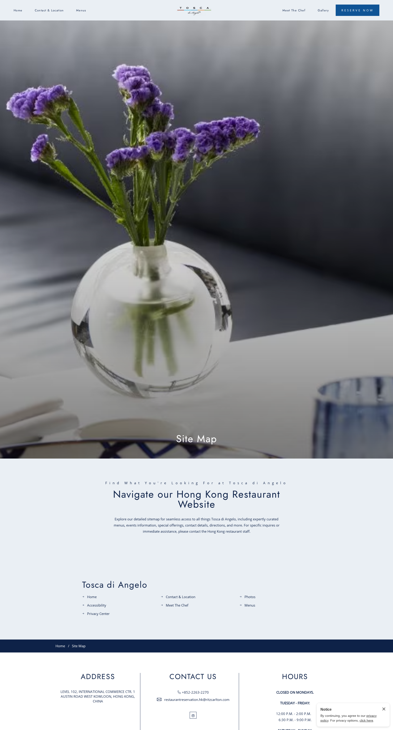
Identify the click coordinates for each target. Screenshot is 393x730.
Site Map (196, 439)
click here (366, 720)
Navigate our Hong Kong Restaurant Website (196, 499)
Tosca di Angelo (114, 585)
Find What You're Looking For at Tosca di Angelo (196, 483)
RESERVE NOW (357, 10)
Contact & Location (49, 10)
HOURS (295, 676)
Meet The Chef (293, 10)
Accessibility (96, 605)
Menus (81, 10)
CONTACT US (193, 676)
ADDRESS (98, 676)
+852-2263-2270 (195, 692)
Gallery (323, 10)
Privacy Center (98, 613)
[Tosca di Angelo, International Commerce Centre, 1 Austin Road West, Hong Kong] (194, 10)
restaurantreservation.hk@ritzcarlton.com (196, 699)
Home (18, 10)
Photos (249, 597)
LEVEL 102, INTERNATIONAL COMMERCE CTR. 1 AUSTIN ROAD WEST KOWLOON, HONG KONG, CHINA (97, 696)
